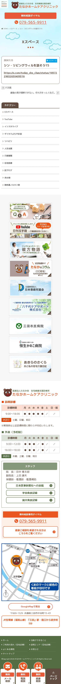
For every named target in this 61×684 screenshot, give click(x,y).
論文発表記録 (29, 500)
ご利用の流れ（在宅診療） (14, 644)
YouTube (8, 119)
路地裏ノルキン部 (12, 185)
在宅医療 (8, 163)
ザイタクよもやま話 (13, 134)
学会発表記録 (29, 493)
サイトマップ (8, 653)
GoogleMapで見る (30, 606)
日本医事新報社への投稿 (30, 485)
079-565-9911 (32, 22)
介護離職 (8, 155)
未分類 (7, 177)
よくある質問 (8, 649)
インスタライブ (11, 126)
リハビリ (8, 141)
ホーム (6, 640)
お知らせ (34, 649)
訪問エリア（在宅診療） (41, 644)
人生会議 (8, 148)
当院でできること (38, 640)
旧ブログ (8, 170)
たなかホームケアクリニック (25, 659)
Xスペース (8, 112)
